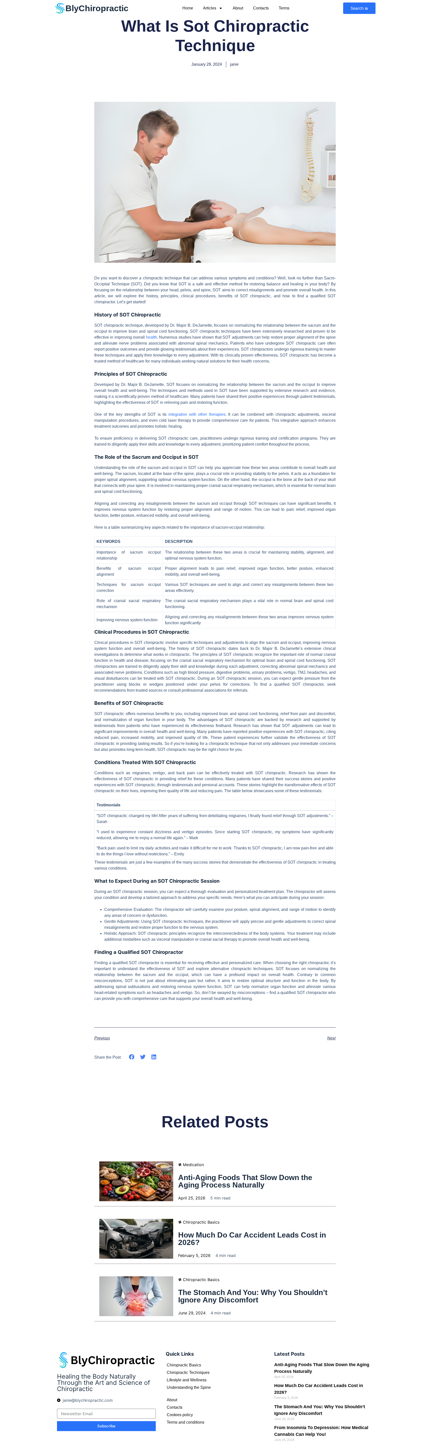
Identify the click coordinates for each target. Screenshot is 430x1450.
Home (187, 8)
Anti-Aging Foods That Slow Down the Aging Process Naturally (245, 1181)
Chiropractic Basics (201, 1222)
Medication (193, 1164)
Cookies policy (180, 1415)
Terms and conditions (185, 1422)
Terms (284, 8)
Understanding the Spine (189, 1387)
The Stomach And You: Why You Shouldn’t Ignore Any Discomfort (252, 1296)
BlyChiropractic (96, 8)
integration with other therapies (196, 414)
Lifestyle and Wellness (187, 1380)
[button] (132, 1057)
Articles (209, 8)
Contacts (261, 8)
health (151, 337)
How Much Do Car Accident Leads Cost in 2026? (252, 1238)
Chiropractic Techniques (188, 1372)
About (238, 8)
